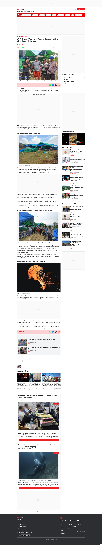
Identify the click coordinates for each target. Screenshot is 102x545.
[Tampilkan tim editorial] (60, 366)
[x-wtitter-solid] (56, 85)
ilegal (42, 92)
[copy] (59, 85)
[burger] (84, 11)
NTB (41, 90)
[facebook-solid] (53, 85)
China (48, 88)
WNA (43, 88)
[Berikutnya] (60, 433)
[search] (75, 9)
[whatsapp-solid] (50, 85)
